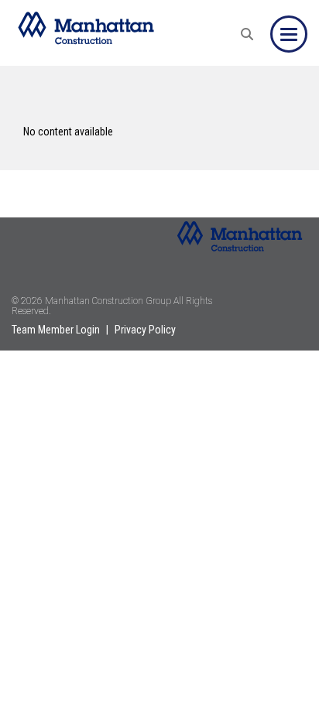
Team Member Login (56, 329)
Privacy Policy (145, 329)
